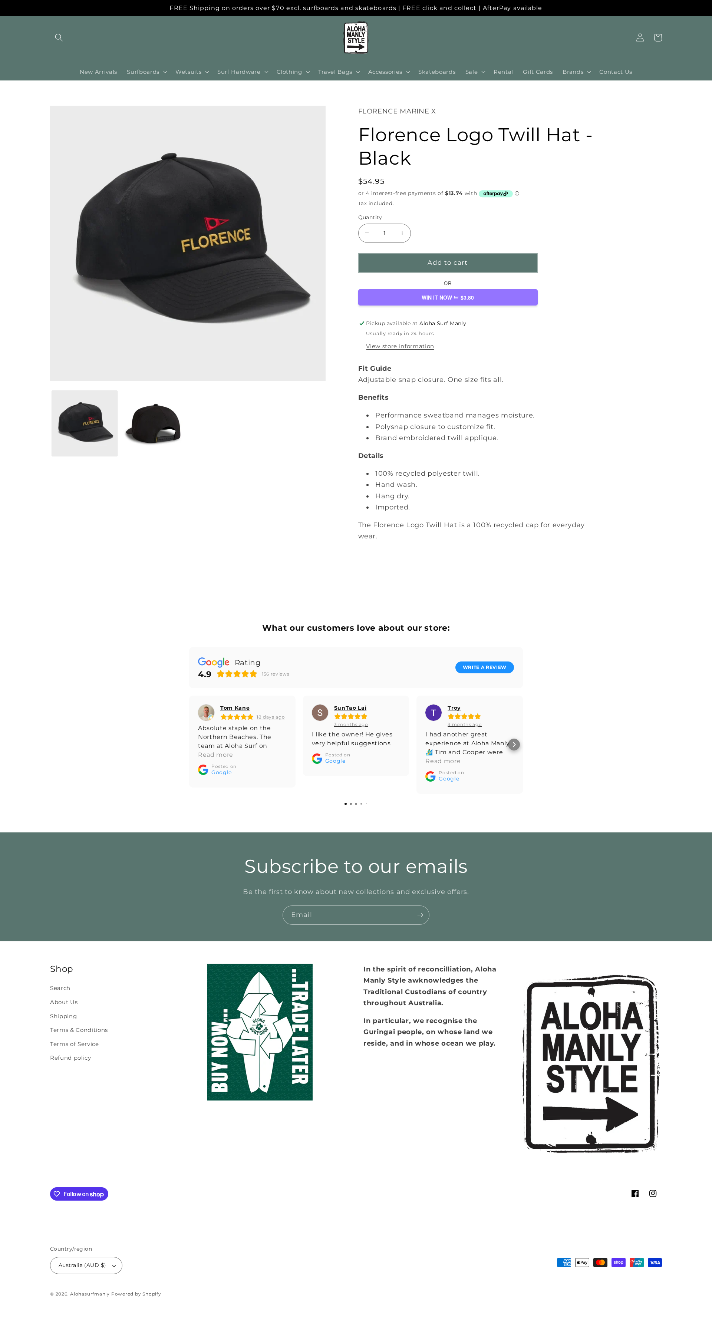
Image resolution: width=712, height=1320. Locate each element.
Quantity (370, 217)
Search (60, 987)
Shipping (63, 1016)
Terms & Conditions (79, 1029)
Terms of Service (74, 1043)
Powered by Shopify (136, 1294)
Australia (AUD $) (82, 1265)
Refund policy (70, 1057)
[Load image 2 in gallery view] (153, 423)
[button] (59, 37)
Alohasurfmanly (90, 1294)
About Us (64, 1002)
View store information (400, 345)
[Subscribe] (420, 915)
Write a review (485, 667)
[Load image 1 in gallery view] (84, 423)
